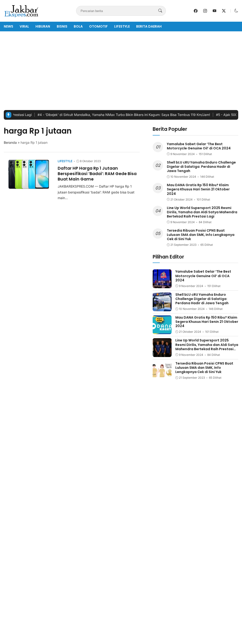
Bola (78, 26)
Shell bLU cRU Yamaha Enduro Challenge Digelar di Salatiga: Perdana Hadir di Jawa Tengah (201, 166)
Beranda (10, 142)
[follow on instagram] (205, 11)
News (8, 26)
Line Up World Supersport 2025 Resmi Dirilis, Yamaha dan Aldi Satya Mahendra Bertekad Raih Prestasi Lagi (202, 212)
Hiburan (42, 26)
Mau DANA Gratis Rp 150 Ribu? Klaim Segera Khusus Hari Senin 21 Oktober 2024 (198, 189)
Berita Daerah (149, 26)
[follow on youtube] (214, 11)
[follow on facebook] (196, 11)
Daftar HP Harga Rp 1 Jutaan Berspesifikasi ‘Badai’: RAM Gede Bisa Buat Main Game (97, 173)
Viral (24, 26)
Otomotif (98, 26)
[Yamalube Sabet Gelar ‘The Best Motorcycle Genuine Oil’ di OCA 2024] (162, 285)
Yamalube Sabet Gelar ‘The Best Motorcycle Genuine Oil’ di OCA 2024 (199, 146)
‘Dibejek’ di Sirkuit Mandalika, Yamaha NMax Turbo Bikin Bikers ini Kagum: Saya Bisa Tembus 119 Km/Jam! (116, 115)
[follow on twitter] (224, 11)
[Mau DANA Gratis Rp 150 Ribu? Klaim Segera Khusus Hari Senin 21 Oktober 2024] (162, 330)
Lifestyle (122, 26)
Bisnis (62, 26)
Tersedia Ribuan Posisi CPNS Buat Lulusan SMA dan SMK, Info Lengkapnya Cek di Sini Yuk (200, 234)
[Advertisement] (121, 71)
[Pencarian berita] (160, 10)
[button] (236, 10)
